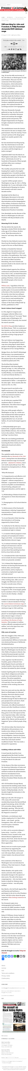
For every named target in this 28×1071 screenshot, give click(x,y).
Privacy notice (5, 976)
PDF (2, 970)
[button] (26, 13)
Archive (3, 968)
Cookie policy (5, 978)
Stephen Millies (16, 35)
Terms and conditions (7, 973)
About (3, 965)
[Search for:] (14, 4)
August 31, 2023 (7, 35)
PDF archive (4, 1035)
